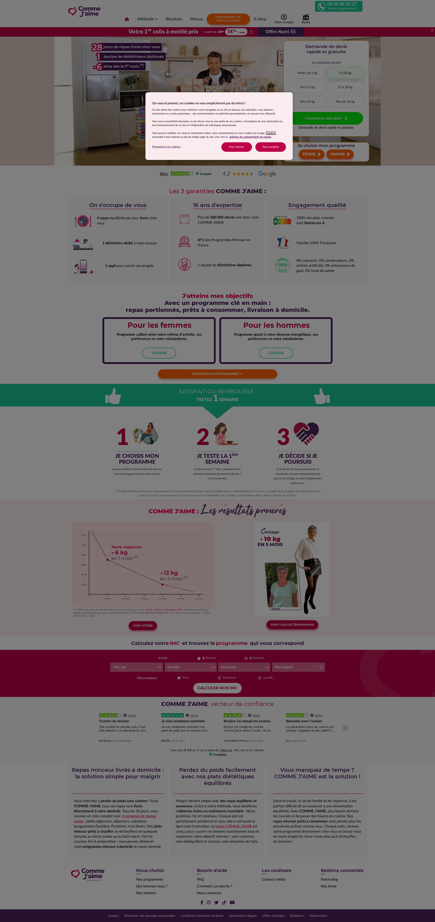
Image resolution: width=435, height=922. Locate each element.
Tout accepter (270, 147)
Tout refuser (236, 147)
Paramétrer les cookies (166, 146)
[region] (219, 126)
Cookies (270, 133)
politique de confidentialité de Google (250, 137)
